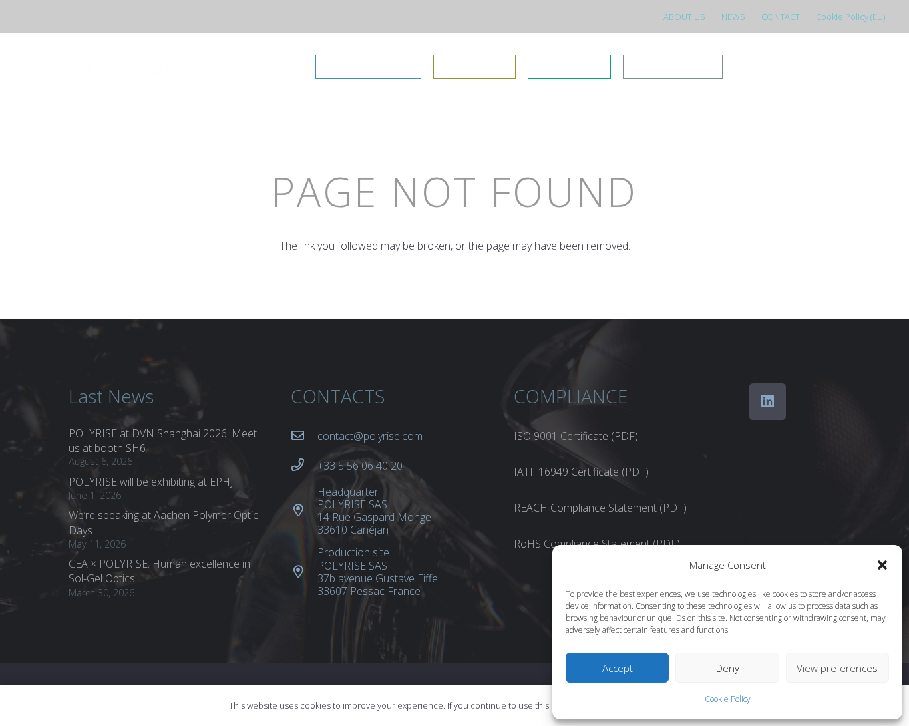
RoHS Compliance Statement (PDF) (597, 543)
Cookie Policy (728, 699)
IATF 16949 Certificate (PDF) (581, 471)
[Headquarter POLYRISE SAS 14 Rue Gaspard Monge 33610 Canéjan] (304, 511)
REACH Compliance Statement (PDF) (600, 507)
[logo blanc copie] (99, 67)
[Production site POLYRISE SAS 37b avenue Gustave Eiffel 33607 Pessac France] (304, 572)
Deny (727, 668)
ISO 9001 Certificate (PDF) (576, 436)
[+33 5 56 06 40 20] (304, 466)
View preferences (837, 668)
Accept (617, 668)
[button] (882, 565)
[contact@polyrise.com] (304, 436)
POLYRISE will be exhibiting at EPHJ (151, 481)
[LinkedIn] (767, 401)
